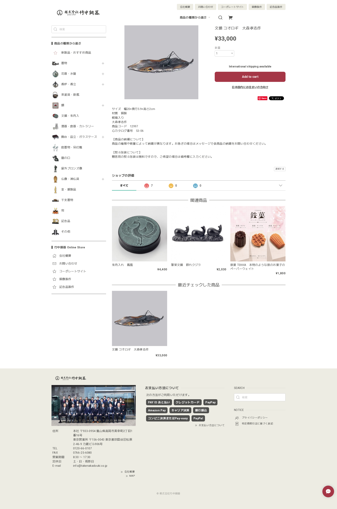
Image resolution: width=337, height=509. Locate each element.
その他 (65, 231)
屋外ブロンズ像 (71, 168)
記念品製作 (276, 6)
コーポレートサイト (232, 6)
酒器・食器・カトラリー (77, 126)
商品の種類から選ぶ (193, 17)
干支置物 (67, 200)
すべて (124, 185)
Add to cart (250, 77)
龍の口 (65, 158)
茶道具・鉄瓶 (70, 94)
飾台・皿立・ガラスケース (79, 137)
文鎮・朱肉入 (70, 116)
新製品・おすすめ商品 (76, 52)
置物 (64, 63)
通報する (279, 169)
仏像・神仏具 (70, 179)
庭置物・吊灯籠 (71, 147)
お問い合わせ (205, 6)
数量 (217, 47)
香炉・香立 (68, 84)
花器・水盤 (68, 73)
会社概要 (185, 6)
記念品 (65, 221)
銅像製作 (257, 6)
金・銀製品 (68, 189)
